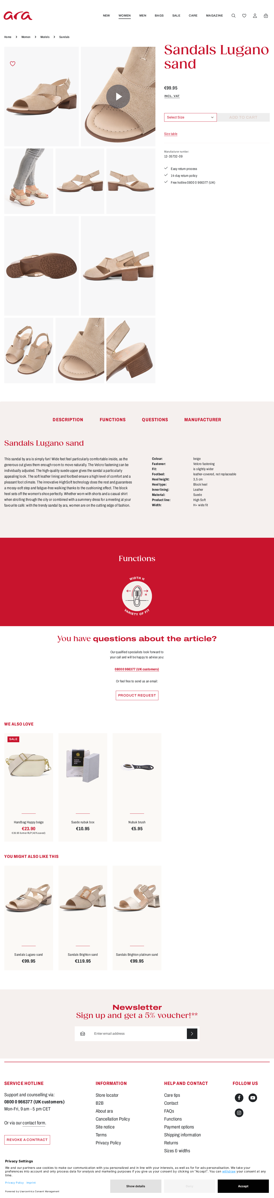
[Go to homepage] (18, 15)
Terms (101, 1134)
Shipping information (182, 1134)
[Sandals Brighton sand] (82, 898)
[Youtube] (253, 1097)
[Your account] (255, 15)
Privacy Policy (108, 1142)
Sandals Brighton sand (83, 954)
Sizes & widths (177, 1150)
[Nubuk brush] (137, 765)
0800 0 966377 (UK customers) (137, 669)
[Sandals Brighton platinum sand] (137, 898)
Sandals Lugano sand (28, 954)
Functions (173, 1119)
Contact (171, 1103)
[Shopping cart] (265, 15)
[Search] (233, 15)
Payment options (179, 1127)
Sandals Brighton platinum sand (137, 954)
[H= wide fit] (137, 596)
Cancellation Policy (113, 1119)
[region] (80, 215)
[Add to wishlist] (12, 64)
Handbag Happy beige (29, 822)
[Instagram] (239, 1113)
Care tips (172, 1095)
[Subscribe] (192, 1033)
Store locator (107, 1095)
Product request (137, 695)
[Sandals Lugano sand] (41, 96)
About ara (104, 1111)
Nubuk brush (136, 822)
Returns (171, 1142)
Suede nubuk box (83, 822)
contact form (33, 1122)
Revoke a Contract (27, 1140)
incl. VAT (172, 95)
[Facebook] (239, 1097)
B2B (100, 1103)
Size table (170, 134)
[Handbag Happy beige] (28, 765)
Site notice (105, 1127)
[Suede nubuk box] (82, 765)
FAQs (169, 1111)
